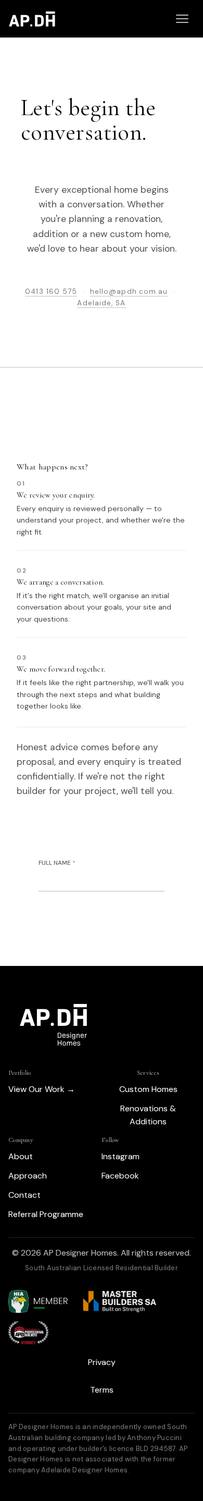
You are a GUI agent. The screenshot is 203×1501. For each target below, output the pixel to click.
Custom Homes (148, 1089)
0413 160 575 (51, 291)
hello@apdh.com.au (129, 291)
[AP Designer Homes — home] (31, 19)
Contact (24, 1194)
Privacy (102, 1362)
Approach (27, 1175)
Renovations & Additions (148, 1115)
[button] (182, 18)
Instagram (120, 1156)
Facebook (120, 1175)
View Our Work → (41, 1089)
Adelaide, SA (101, 303)
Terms (101, 1389)
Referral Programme (45, 1214)
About (20, 1156)
